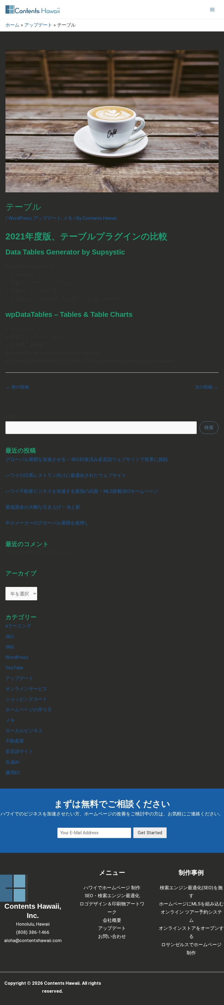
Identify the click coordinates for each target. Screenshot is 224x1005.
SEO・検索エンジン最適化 (112, 895)
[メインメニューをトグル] (212, 9)
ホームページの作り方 (28, 709)
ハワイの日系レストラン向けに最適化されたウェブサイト (65, 475)
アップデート (47, 218)
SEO (9, 636)
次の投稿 (206, 387)
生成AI (12, 762)
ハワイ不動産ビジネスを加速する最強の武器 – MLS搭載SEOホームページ (81, 491)
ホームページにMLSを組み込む (191, 903)
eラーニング (18, 626)
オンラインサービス (26, 688)
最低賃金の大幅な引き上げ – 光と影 (42, 507)
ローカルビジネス (24, 730)
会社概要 (112, 920)
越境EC (12, 772)
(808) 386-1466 (32, 932)
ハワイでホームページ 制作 (112, 887)
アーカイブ (17, 582)
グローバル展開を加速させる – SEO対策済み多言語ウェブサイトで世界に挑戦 (86, 459)
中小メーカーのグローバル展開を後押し (47, 523)
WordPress (19, 218)
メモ (67, 218)
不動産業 (14, 741)
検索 (10, 416)
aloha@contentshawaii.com (33, 940)
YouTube (14, 667)
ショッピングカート (26, 699)
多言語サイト (19, 751)
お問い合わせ (112, 936)
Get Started (150, 832)
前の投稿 (17, 387)
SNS (9, 647)
